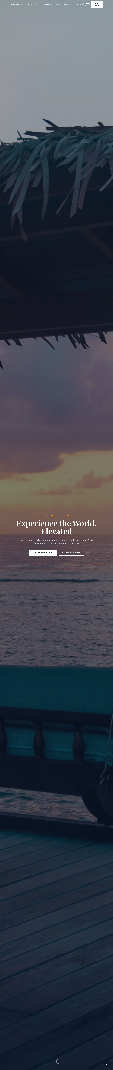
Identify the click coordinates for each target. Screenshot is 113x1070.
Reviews (67, 4)
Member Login (86, 4)
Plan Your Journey (71, 553)
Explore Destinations (43, 552)
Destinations (17, 4)
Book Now (97, 4)
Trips (29, 4)
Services (48, 4)
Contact (79, 4)
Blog (58, 4)
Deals (37, 4)
